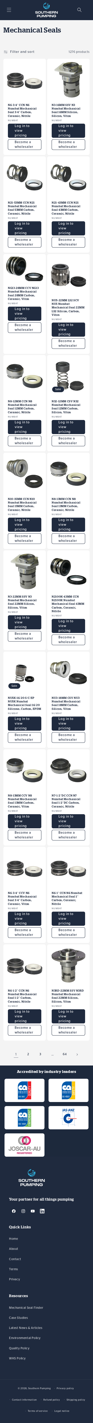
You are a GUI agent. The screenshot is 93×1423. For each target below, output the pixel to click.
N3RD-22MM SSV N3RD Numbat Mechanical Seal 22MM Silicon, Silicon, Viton (68, 996)
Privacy (14, 1279)
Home (13, 1238)
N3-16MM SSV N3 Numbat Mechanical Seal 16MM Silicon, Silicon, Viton (66, 110)
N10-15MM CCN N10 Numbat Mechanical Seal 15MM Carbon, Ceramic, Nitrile (22, 504)
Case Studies (18, 1318)
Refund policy (51, 1400)
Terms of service (38, 1411)
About (13, 1249)
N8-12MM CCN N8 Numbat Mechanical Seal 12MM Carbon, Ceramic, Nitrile (22, 407)
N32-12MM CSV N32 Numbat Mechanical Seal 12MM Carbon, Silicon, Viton (66, 407)
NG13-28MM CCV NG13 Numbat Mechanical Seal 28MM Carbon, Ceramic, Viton (23, 293)
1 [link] (16, 1054)
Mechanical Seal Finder (26, 1307)
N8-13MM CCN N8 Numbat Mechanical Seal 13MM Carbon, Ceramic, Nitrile (66, 504)
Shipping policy (76, 1400)
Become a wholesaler (24, 144)
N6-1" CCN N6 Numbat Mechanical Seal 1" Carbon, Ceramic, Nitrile (67, 898)
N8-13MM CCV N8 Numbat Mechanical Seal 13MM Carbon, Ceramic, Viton (22, 801)
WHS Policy (17, 1358)
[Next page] (77, 1054)
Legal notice (62, 1411)
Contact (15, 1259)
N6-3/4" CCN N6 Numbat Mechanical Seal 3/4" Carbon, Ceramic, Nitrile (22, 110)
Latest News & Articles (25, 1328)
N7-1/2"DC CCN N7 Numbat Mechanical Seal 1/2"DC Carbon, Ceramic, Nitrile (66, 801)
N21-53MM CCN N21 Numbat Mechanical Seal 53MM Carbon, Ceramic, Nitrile (22, 208)
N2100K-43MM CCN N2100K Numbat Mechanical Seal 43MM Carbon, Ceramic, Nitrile (68, 604)
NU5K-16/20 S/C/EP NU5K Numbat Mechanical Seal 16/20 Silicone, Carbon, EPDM (24, 703)
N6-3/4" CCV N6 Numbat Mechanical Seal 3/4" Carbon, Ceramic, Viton (22, 898)
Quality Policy (19, 1348)
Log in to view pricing (22, 130)
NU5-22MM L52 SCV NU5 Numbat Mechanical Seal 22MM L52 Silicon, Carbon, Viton (68, 307)
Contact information (24, 1400)
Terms (13, 1269)
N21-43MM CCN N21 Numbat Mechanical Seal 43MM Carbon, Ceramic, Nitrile (66, 208)
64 (65, 1054)
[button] (9, 10)
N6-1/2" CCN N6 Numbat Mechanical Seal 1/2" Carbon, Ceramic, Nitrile (22, 996)
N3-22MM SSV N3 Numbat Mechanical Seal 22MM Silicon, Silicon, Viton (22, 602)
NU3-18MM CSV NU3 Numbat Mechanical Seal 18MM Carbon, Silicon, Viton (66, 703)
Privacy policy (65, 1388)
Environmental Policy (25, 1338)
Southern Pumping (39, 1388)
